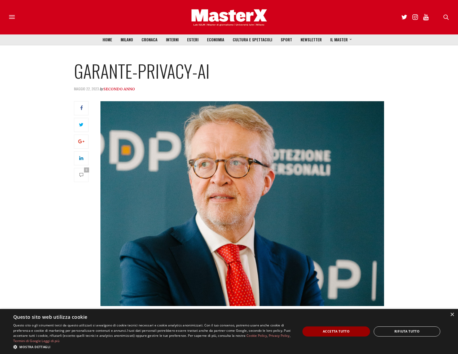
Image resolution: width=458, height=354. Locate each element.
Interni (172, 39)
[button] (152, 347)
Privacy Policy (279, 335)
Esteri (193, 39)
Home (107, 39)
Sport (286, 39)
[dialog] (229, 331)
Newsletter (311, 39)
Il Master (339, 39)
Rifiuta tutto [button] (407, 331)
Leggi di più (50, 341)
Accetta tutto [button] (336, 331)
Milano (127, 39)
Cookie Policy (256, 335)
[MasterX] (229, 17)
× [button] (452, 315)
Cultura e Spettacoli (252, 39)
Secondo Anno (119, 89)
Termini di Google (27, 341)
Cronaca (149, 39)
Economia (215, 39)
